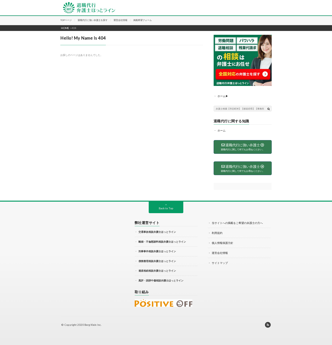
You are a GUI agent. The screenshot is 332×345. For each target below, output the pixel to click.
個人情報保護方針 (222, 242)
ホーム (221, 130)
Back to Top (166, 208)
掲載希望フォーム (142, 20)
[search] (268, 109)
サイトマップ (220, 262)
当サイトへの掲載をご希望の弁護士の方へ (237, 222)
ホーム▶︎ (222, 96)
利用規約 (217, 232)
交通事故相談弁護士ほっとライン (157, 231)
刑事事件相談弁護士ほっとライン (157, 251)
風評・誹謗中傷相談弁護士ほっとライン (161, 280)
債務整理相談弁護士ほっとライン (157, 261)
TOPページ (66, 20)
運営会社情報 (120, 20)
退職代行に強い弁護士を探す (93, 20)
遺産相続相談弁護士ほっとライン (157, 270)
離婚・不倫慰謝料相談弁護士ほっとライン (162, 241)
